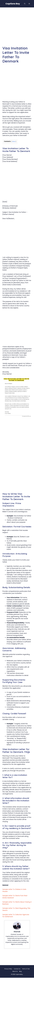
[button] (24, 4)
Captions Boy (13, 3)
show (13, 141)
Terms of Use (26, 969)
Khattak (17, 932)
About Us (15, 971)
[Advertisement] (17, 28)
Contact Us (17, 969)
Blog (20, 971)
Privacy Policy (8, 969)
